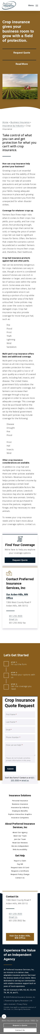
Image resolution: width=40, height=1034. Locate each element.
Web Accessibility (20, 849)
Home (5, 122)
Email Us (13, 619)
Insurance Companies (20, 817)
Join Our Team (20, 839)
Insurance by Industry (13, 125)
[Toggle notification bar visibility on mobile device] (4, 1016)
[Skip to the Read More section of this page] (19, 64)
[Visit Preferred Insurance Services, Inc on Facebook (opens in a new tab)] (13, 927)
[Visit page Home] (9, 5)
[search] (25, 5)
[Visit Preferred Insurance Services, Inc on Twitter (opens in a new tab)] (8, 927)
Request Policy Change (20, 874)
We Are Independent (20, 846)
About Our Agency (20, 832)
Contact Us (20, 878)
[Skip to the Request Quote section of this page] (19, 53)
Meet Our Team (20, 836)
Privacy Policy (22, 1004)
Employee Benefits (20, 811)
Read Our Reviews (20, 842)
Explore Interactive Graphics (20, 814)
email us (25, 780)
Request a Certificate (20, 871)
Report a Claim (20, 861)
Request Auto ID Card (20, 867)
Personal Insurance (20, 800)
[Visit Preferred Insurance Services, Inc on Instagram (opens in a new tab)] (22, 927)
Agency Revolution (21, 1001)
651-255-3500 (15, 616)
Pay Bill (20, 864)
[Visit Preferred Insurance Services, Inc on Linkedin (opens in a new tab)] (17, 927)
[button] (33, 5)
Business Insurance (20, 122)
